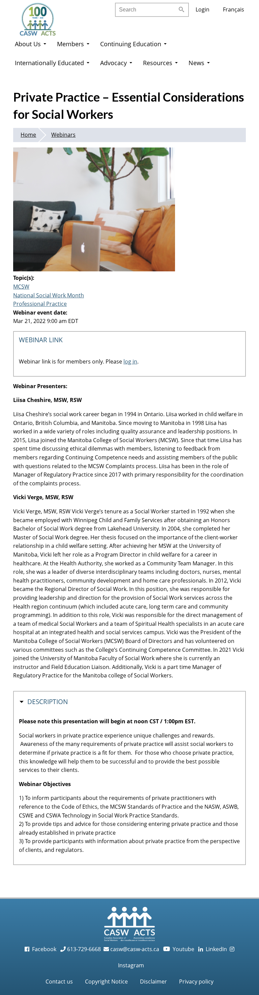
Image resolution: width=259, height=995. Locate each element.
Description (47, 701)
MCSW (21, 286)
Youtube (179, 949)
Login (202, 9)
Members (70, 44)
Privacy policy (196, 981)
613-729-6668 (83, 949)
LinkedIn (215, 949)
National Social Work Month (48, 295)
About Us (28, 44)
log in (130, 361)
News (196, 63)
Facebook (43, 949)
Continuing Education (130, 44)
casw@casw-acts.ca (134, 949)
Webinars (63, 134)
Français (233, 9)
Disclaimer (153, 981)
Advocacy (113, 63)
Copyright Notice (106, 981)
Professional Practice (40, 303)
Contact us (59, 981)
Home (28, 134)
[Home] (44, 17)
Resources (157, 63)
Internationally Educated (49, 63)
